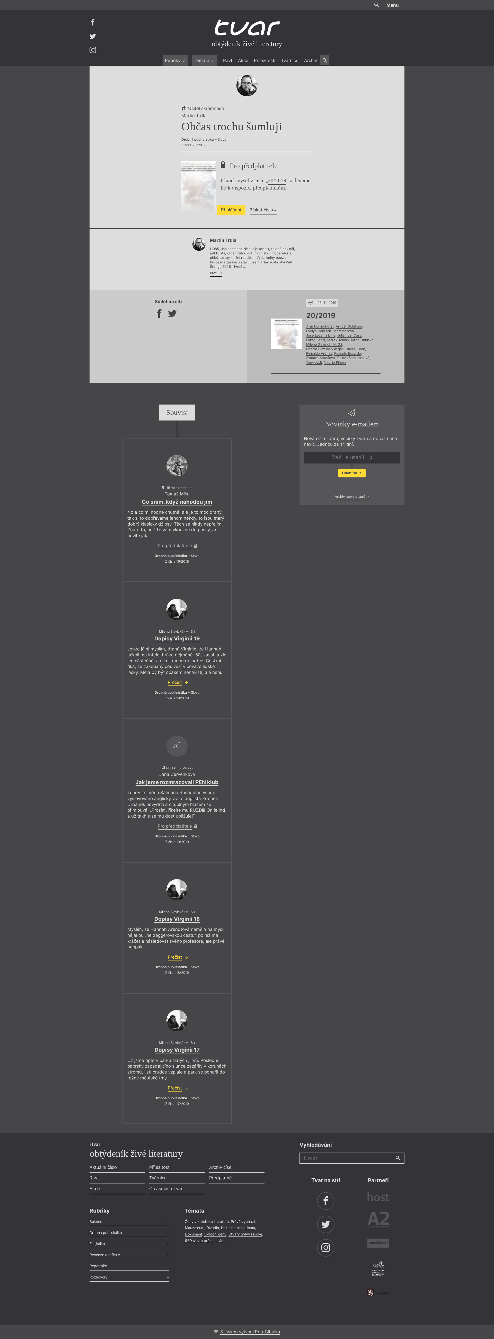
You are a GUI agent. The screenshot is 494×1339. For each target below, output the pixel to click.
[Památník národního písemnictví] (378, 1269)
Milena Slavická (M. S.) (324, 344)
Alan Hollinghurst (320, 326)
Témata (202, 60)
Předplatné (220, 1177)
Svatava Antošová (320, 358)
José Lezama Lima (320, 335)
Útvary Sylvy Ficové (245, 1234)
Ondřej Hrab (355, 349)
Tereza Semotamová (353, 358)
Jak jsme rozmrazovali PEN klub (177, 782)
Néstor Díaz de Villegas (324, 349)
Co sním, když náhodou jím (177, 502)
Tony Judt (314, 362)
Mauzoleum (194, 1227)
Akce (243, 60)
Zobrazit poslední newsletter (350, 485)
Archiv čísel (221, 1167)
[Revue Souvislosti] (378, 1244)
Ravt (227, 60)
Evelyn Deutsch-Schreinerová (330, 331)
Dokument (193, 1234)
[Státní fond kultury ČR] (378, 1293)
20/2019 (277, 180)
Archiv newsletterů (350, 496)
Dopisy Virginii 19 (177, 638)
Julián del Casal (349, 335)
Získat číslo (261, 209)
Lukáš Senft (315, 340)
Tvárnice (289, 60)
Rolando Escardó (347, 353)
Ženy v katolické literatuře (207, 1221)
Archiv (310, 60)
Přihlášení (231, 209)
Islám (220, 1240)
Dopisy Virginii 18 (177, 919)
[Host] (378, 1197)
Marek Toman (338, 340)
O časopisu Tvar (165, 1188)
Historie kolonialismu (238, 1227)
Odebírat (350, 473)
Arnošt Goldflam (349, 326)
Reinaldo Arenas (319, 353)
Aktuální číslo (103, 1167)
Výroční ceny (215, 1234)
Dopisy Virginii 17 (177, 1049)
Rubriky (173, 60)
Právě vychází (243, 1221)
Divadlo (212, 1227)
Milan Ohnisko (362, 340)
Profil (214, 273)
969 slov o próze (199, 1240)
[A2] (378, 1221)
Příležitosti (264, 60)
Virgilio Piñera (335, 362)
